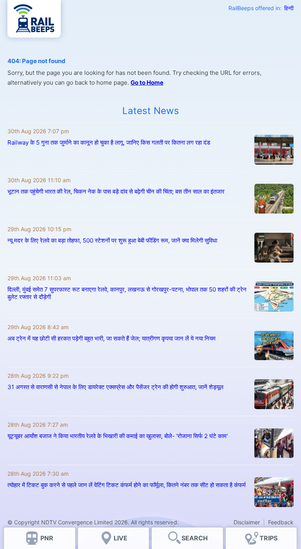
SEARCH (194, 538)
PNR (46, 538)
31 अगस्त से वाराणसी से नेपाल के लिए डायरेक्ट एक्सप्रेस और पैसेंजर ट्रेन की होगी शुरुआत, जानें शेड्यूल (115, 387)
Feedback (281, 522)
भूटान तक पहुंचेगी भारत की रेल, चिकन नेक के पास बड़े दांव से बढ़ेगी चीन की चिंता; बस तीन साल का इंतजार (116, 191)
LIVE (120, 538)
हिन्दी (289, 8)
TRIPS (268, 538)
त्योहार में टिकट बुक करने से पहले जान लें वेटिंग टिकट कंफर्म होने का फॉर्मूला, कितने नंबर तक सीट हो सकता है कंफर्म (126, 485)
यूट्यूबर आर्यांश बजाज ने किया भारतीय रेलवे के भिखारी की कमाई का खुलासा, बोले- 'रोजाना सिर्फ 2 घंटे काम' (117, 436)
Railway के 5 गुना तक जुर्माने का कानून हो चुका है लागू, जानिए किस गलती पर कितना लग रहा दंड (108, 142)
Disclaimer (247, 522)
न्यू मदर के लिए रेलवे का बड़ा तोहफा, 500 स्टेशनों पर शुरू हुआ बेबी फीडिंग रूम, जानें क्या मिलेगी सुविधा (112, 240)
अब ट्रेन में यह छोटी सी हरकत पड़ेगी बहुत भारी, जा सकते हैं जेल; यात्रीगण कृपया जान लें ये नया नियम (112, 338)
